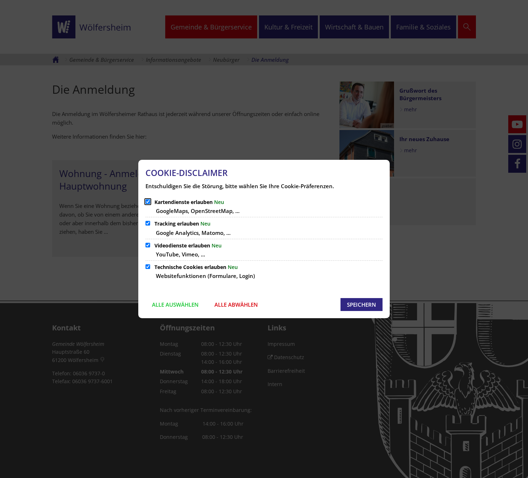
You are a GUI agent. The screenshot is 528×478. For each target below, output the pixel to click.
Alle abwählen (236, 304)
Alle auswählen (175, 304)
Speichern (361, 304)
